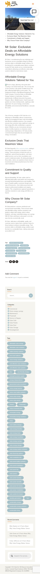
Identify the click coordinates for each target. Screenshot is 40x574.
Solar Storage (14, 327)
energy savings (24, 245)
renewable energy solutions (18, 416)
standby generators (15, 498)
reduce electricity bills (16, 408)
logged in (14, 277)
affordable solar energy (16, 343)
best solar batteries (15, 355)
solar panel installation (24, 253)
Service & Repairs (15, 318)
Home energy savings (16, 311)
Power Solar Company (24, 248)
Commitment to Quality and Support (18, 38)
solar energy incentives (16, 437)
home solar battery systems (17, 392)
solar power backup (15, 477)
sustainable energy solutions (18, 506)
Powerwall (13, 316)
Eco (11, 372)
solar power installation (16, 490)
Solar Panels (14, 323)
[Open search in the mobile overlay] (20, 556)
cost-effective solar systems (12, 245)
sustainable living (15, 510)
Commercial (13, 309)
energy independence (16, 380)
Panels (12, 404)
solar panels (13, 473)
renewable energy (10, 250)
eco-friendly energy (23, 372)
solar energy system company (18, 449)
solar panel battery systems (17, 461)
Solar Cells (13, 320)
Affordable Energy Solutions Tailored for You (20, 34)
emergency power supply (17, 376)
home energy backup (16, 388)
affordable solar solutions (17, 347)
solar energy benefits (16, 429)
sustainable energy (10, 256)
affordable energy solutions (16, 242)
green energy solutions (11, 248)
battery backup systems (16, 351)
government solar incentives (18, 384)
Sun (28, 498)
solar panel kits (14, 469)
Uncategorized (14, 330)
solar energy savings (16, 441)
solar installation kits (15, 457)
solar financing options (11, 253)
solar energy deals (21, 250)
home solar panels (15, 400)
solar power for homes (16, 486)
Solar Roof (13, 325)
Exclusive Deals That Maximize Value (19, 36)
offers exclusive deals (22, 148)
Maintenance (14, 313)
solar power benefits (15, 481)
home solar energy (15, 396)
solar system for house (16, 494)
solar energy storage (16, 445)
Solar (11, 420)
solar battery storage (16, 424)
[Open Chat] (34, 12)
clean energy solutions (16, 359)
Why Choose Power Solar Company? (18, 40)
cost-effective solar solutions (18, 363)
